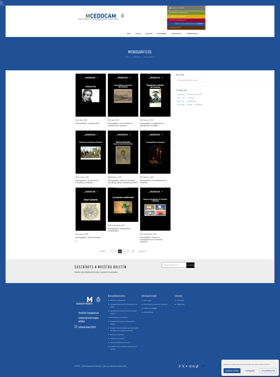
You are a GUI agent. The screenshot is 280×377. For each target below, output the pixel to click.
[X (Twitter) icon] (183, 366)
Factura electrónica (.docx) (119, 342)
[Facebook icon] (179, 366)
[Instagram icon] (190, 366)
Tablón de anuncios (117, 339)
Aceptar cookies (232, 371)
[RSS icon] (193, 366)
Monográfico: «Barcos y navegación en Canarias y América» (151, 239)
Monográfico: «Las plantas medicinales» (119, 229)
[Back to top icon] (203, 366)
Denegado (250, 371)
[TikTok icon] (197, 366)
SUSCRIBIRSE (190, 265)
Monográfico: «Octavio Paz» (87, 123)
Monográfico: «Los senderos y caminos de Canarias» (120, 124)
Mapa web (181, 304)
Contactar (180, 300)
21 (133, 251)
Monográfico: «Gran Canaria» (88, 237)
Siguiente (142, 251)
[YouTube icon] (186, 366)
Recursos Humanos (117, 335)
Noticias (136, 57)
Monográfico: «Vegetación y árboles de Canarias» (152, 124)
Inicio (127, 57)
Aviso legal (147, 300)
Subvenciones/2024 (87, 327)
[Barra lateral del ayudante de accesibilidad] (2, 2)
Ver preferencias (268, 371)
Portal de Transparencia (88, 312)
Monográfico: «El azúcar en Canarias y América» (87, 181)
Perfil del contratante (117, 300)
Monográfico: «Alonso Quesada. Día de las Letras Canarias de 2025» (123, 181)
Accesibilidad (148, 312)
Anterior (103, 251)
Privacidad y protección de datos (156, 304)
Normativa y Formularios (119, 317)
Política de (150, 308)
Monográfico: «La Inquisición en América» (153, 181)
